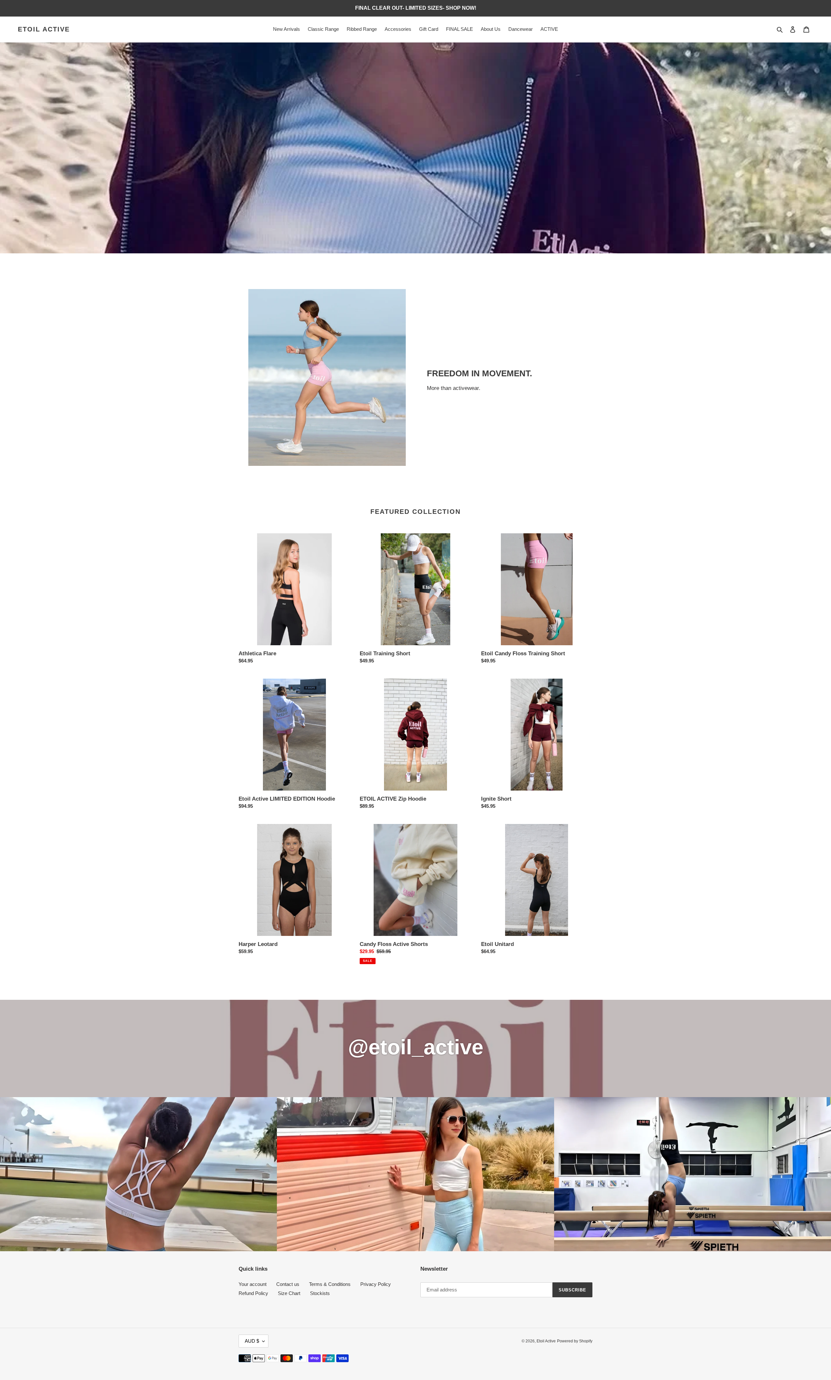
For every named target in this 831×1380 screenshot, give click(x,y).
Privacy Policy (375, 1284)
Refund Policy (253, 1293)
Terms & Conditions (330, 1284)
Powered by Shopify (574, 1341)
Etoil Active (44, 29)
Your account (253, 1284)
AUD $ (252, 1341)
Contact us (287, 1284)
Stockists (320, 1293)
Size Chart (289, 1293)
